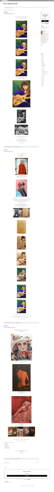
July (42, 67)
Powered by (43, 23)
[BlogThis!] (16, 146)
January (43, 75)
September (43, 65)
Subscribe (27, 475)
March (43, 70)
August (43, 66)
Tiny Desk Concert (20, 199)
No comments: (11, 322)
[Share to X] (17, 146)
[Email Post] (14, 322)
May (42, 68)
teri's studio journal (10, 3)
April (42, 69)
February (43, 74)
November (43, 64)
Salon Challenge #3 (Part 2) (9, 327)
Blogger (32, 485)
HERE (25, 175)
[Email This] (15, 146)
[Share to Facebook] (18, 322)
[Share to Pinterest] (18, 146)
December (43, 63)
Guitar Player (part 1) (8, 151)
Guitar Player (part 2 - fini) (9, 13)
